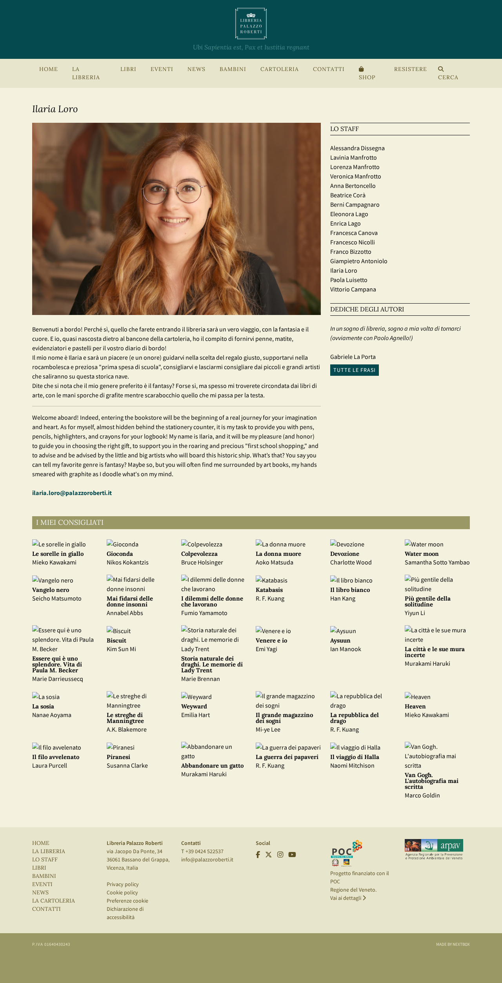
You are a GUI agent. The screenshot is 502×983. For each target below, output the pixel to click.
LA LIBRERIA (48, 851)
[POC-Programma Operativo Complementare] (346, 852)
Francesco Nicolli (352, 242)
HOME (48, 69)
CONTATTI (329, 69)
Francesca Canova (354, 233)
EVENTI (42, 884)
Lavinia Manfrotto (353, 157)
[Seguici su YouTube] (292, 854)
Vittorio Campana (353, 289)
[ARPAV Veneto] (434, 849)
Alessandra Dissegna (357, 148)
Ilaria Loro (343, 270)
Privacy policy (123, 884)
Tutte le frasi (354, 369)
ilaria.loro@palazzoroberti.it (72, 493)
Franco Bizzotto (350, 251)
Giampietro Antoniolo (358, 261)
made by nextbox (453, 944)
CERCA (448, 77)
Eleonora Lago (349, 214)
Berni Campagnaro (355, 204)
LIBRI (39, 868)
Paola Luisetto (348, 280)
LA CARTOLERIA (53, 900)
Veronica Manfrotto (355, 176)
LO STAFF (45, 859)
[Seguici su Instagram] (280, 854)
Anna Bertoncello (353, 185)
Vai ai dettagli (346, 897)
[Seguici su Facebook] (258, 854)
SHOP (367, 77)
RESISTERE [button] (410, 69)
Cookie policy (122, 892)
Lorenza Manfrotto (355, 167)
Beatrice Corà (348, 195)
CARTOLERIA (279, 69)
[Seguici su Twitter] (268, 854)
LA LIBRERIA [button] (86, 73)
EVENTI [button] (162, 69)
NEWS (196, 69)
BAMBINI (233, 69)
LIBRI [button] (128, 69)
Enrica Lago (345, 223)
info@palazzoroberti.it (207, 859)
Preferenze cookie (127, 900)
